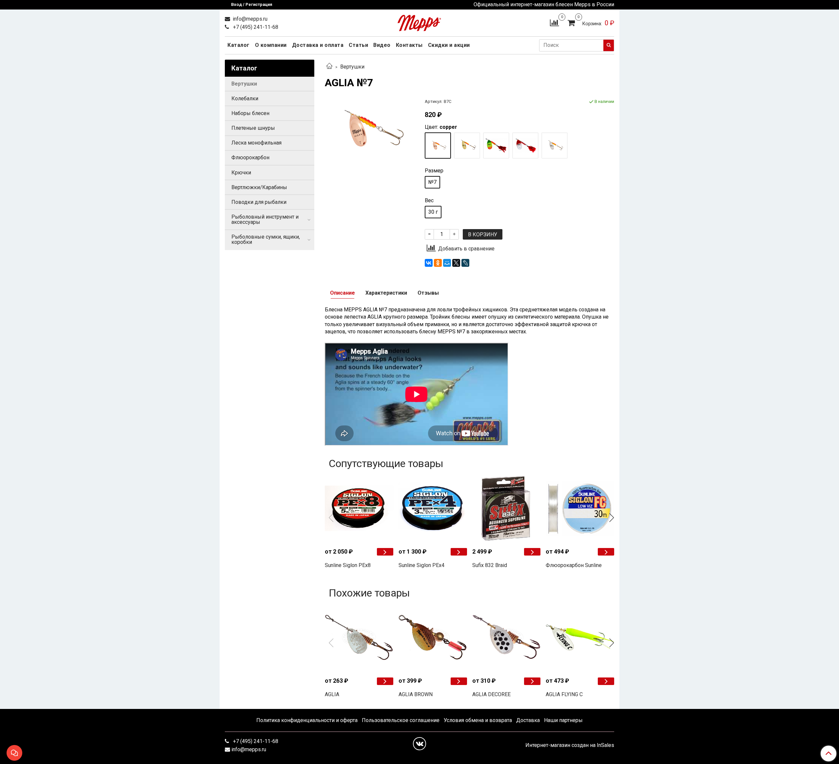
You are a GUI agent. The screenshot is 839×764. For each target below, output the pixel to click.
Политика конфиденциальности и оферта (307, 720)
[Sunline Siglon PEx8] (359, 508)
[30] (467, 145)
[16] (438, 145)
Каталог (238, 45)
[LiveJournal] (465, 263)
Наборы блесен (250, 113)
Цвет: (441, 127)
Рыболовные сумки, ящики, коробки (265, 239)
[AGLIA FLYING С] (580, 637)
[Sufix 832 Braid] (506, 508)
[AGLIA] (359, 637)
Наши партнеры (563, 720)
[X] (456, 263)
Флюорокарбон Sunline (574, 565)
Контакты (409, 45)
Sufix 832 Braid (489, 565)
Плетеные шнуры (253, 128)
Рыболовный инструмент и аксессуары (265, 219)
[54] (525, 145)
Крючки (241, 172)
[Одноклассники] (438, 263)
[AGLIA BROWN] (433, 637)
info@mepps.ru (249, 19)
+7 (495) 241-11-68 (255, 27)
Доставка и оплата (318, 45)
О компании (271, 45)
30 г (433, 212)
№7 (432, 182)
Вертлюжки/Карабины (259, 187)
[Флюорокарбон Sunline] (580, 508)
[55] (554, 145)
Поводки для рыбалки (258, 202)
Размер (434, 170)
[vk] (419, 743)
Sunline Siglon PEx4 (421, 565)
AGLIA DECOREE (491, 694)
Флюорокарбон (250, 157)
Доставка (528, 720)
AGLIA (332, 694)
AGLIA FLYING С (564, 694)
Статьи (358, 45)
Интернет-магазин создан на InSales (569, 745)
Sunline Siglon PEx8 (348, 565)
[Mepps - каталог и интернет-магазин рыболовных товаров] (419, 21)
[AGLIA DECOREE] (506, 637)
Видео (382, 45)
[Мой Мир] (447, 263)
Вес (429, 200)
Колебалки (244, 98)
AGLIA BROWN (416, 694)
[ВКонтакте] (429, 263)
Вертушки (352, 67)
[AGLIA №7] (369, 129)
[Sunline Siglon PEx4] (433, 508)
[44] (496, 145)
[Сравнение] (554, 22)
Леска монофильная (256, 143)
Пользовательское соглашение (400, 720)
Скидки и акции (449, 45)
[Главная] (329, 67)
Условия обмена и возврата (478, 720)
